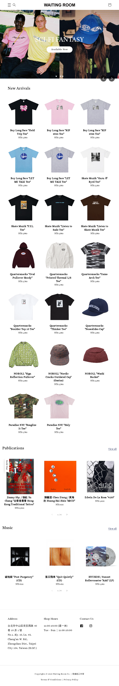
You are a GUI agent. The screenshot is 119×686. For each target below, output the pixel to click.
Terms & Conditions (51, 679)
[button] (9, 5)
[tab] (56, 76)
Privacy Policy (71, 679)
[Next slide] (112, 78)
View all (112, 449)
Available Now (59, 49)
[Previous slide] (103, 78)
